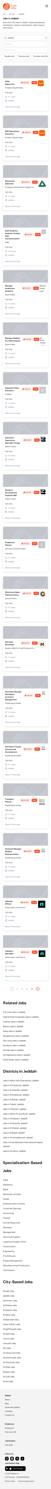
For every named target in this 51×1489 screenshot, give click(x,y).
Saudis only (9, 56)
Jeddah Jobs (8, 1296)
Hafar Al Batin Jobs (11, 1324)
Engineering (8, 1251)
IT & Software (9, 1256)
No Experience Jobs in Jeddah (16, 1055)
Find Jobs (9, 1445)
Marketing (7, 1184)
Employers (9, 1428)
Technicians (8, 1270)
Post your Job (10, 1432)
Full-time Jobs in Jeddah (14, 1012)
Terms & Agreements (26, 1481)
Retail (5, 1189)
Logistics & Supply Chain (14, 1241)
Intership (8, 1411)
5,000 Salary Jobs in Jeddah (15, 1059)
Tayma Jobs (8, 1338)
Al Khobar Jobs (10, 1305)
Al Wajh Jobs (9, 1367)
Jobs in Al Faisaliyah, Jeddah (16, 1085)
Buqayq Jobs (9, 1372)
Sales (5, 1180)
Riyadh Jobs (8, 1291)
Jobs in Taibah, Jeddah (13, 1104)
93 (32, 989)
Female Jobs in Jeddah (13, 1050)
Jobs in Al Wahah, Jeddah (15, 1128)
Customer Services (12, 1208)
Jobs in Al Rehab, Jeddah (14, 1099)
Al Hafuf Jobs (9, 1315)
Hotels (6, 1199)
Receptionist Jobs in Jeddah (16, 1036)
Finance (6, 1218)
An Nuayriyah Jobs (11, 1353)
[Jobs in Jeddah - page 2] (38, 989)
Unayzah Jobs (9, 1343)
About (7, 1399)
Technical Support (11, 1237)
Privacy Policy (10, 1481)
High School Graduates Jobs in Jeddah (21, 1017)
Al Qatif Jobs (9, 1334)
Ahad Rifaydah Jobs (12, 1329)
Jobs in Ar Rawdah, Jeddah (15, 1090)
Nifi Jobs (7, 1348)
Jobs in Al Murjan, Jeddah (14, 1109)
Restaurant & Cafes (12, 1194)
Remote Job (24, 56)
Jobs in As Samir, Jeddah (14, 1151)
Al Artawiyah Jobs (11, 1362)
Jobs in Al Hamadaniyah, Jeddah (18, 1137)
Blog (7, 1403)
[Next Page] (38, 989)
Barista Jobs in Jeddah (13, 1026)
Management (9, 1232)
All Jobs (12, 14)
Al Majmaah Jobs (11, 1319)
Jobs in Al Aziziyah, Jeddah (15, 1123)
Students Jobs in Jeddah (14, 1045)
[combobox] (28, 44)
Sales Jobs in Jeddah (12, 1031)
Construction (9, 1246)
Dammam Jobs (10, 1300)
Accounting (8, 1213)
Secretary (7, 1227)
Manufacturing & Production (16, 1265)
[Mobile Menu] (46, 6)
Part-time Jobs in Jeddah (14, 1040)
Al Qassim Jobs (10, 1310)
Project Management (13, 1260)
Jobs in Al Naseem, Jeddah (15, 1118)
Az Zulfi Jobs (9, 1376)
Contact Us (9, 1415)
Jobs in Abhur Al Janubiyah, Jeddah (19, 1114)
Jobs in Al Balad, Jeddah (14, 1133)
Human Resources (11, 1222)
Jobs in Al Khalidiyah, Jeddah (16, 1095)
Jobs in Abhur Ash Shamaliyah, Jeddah (21, 1080)
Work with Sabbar (12, 1407)
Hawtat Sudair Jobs (12, 1357)
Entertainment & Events (14, 1203)
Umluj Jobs (8, 1381)
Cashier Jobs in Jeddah (13, 1021)
